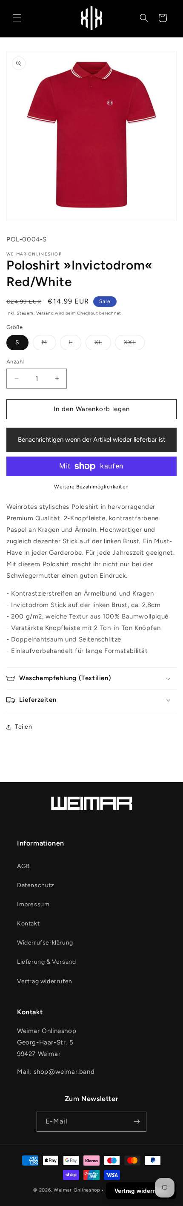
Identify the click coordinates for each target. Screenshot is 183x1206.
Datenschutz (35, 885)
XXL (130, 342)
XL (98, 342)
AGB (23, 866)
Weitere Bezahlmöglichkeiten (91, 487)
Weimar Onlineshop (77, 1190)
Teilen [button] (23, 726)
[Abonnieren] (136, 1122)
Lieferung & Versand (46, 961)
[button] (17, 18)
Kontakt (28, 923)
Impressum (33, 904)
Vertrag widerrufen (44, 981)
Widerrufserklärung (45, 942)
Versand (45, 313)
